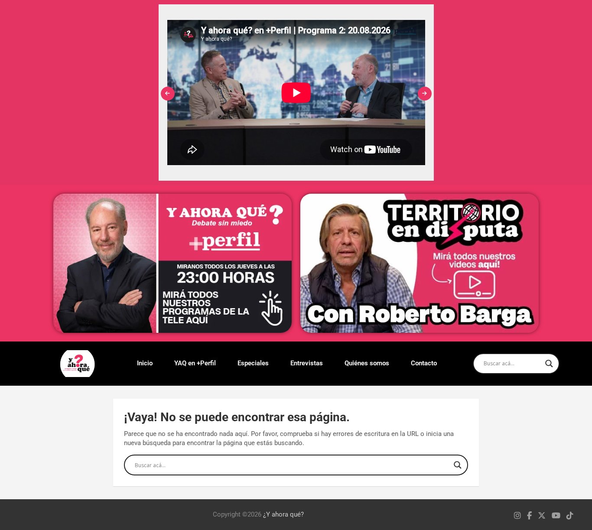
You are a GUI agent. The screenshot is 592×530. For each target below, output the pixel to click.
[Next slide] (425, 94)
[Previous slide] (168, 94)
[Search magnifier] (549, 364)
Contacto (424, 363)
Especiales (253, 363)
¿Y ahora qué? (283, 514)
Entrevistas (306, 363)
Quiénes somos (367, 363)
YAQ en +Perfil (195, 363)
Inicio (145, 363)
